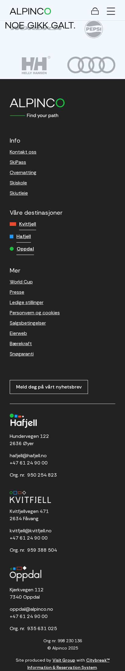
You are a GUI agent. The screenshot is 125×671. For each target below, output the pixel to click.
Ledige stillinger (26, 302)
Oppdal (25, 249)
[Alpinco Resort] (30, 11)
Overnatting (23, 172)
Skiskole (18, 183)
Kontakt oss (23, 152)
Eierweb (18, 333)
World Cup (21, 282)
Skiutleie (19, 193)
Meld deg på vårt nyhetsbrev (49, 387)
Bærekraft (21, 343)
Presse (17, 292)
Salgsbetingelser (28, 323)
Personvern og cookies (35, 312)
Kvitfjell (27, 224)
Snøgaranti (22, 354)
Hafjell (23, 236)
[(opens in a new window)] (36, 27)
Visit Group (63, 660)
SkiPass (18, 162)
